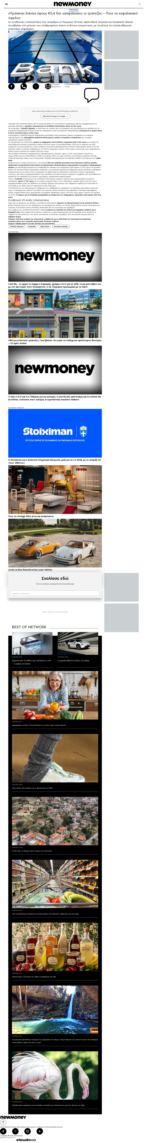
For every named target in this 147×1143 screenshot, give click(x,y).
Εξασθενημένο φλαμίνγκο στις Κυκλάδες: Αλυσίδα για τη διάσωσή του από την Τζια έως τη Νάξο (48, 1105)
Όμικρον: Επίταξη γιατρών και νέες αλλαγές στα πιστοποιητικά (31, 223)
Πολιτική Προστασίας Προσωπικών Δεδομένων (28, 1127)
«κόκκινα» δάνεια (91, 203)
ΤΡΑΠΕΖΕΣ (73, 9)
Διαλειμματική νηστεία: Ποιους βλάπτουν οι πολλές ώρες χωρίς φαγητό (39, 725)
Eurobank (31, 226)
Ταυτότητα (49, 1127)
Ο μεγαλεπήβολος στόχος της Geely (73, 660)
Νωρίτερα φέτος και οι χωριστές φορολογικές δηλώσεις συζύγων (33, 221)
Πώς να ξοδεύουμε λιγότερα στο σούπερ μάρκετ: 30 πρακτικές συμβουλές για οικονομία (45, 914)
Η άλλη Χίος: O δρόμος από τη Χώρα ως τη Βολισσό (32, 851)
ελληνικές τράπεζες (61, 226)
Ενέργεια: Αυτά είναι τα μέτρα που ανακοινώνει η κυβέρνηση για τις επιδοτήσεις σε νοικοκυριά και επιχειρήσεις (49, 219)
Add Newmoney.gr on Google (53, 116)
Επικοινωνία (57, 1127)
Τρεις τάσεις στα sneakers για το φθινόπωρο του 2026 (32, 788)
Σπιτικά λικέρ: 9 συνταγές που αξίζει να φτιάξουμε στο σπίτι (34, 977)
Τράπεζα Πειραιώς (17, 226)
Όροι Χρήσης (5, 1127)
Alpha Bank (44, 226)
